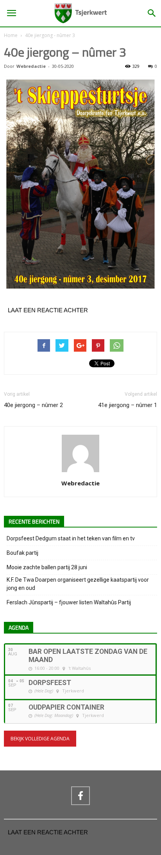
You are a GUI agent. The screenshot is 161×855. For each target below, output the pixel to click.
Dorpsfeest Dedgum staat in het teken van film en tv (71, 538)
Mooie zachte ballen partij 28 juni (47, 567)
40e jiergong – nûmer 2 (33, 405)
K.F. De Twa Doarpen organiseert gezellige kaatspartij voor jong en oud (78, 584)
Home (11, 35)
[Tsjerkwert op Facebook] (80, 795)
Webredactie (31, 66)
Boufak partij (22, 553)
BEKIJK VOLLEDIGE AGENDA (40, 738)
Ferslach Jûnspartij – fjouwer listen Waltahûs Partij (69, 602)
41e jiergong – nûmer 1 (127, 405)
